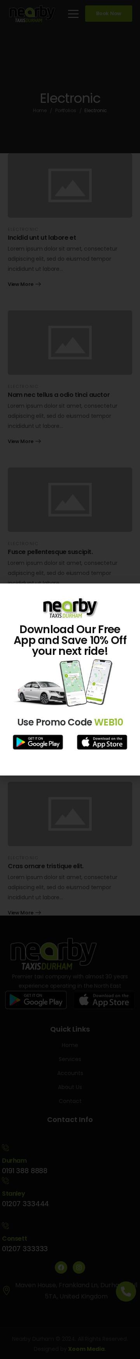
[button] (129, 594)
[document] (70, 679)
